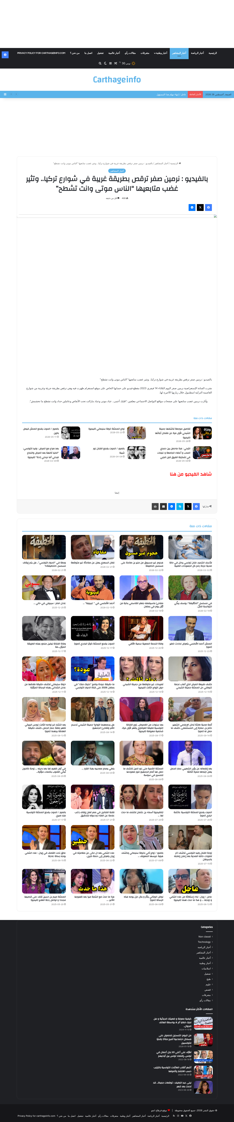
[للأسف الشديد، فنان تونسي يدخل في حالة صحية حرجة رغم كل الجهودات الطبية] (190, 547)
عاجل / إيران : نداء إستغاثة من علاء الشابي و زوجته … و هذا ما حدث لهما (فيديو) (190, 898)
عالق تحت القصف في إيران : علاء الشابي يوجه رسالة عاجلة (45, 854)
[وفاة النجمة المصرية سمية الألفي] (141, 628)
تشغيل (100, 53)
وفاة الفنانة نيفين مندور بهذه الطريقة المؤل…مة (46, 645)
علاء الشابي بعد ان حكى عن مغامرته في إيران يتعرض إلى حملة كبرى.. (93, 854)
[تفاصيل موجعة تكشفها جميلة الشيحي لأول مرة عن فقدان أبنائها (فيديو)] (202, 432)
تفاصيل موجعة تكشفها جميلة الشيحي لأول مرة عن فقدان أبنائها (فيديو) (172, 433)
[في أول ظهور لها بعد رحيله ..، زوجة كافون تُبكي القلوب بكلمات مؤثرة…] (44, 753)
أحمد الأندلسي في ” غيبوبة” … (98, 603)
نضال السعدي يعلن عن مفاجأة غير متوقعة (92, 562)
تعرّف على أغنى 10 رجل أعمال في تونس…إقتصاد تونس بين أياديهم (173, 1054)
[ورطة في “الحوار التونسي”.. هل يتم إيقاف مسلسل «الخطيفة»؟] (44, 547)
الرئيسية (213, 53)
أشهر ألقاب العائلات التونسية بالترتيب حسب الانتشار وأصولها (172, 1069)
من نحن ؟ (75, 53)
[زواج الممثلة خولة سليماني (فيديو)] (136, 432)
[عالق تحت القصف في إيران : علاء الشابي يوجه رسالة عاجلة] (44, 837)
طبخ (209, 979)
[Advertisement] (117, 24)
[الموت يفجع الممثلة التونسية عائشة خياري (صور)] (190, 797)
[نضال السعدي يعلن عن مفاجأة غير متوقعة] (93, 547)
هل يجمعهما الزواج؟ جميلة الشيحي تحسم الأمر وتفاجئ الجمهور (92, 726)
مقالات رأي (130, 53)
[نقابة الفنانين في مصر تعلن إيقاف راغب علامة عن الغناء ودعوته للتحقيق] (93, 797)
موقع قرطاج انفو (159, 1110)
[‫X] (200, 207)
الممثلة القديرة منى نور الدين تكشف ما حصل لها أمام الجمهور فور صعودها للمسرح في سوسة (143, 771)
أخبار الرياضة (197, 53)
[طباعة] (155, 506)
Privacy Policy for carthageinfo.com (41, 53)
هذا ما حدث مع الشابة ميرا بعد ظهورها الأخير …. (94, 898)
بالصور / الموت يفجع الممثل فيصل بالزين (41, 431)
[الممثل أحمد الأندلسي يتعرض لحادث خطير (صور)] (190, 628)
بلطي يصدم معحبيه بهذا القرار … (98, 768)
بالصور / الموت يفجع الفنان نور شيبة (109, 450)
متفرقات (145, 53)
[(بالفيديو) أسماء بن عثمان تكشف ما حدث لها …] (141, 797)
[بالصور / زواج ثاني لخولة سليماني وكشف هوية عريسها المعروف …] (141, 837)
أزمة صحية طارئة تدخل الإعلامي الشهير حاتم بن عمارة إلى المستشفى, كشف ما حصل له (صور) (191, 728)
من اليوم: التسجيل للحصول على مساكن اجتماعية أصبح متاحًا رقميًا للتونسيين (174, 1039)
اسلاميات (206, 968)
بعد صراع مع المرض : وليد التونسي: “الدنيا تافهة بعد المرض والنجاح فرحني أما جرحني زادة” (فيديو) (41, 453)
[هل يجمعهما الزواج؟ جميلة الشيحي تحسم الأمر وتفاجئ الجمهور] (93, 709)
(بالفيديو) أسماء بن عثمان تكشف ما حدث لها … (142, 814)
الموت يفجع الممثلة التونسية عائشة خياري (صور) (193, 814)
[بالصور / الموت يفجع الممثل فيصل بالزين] (70, 432)
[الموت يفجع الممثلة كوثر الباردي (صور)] (93, 628)
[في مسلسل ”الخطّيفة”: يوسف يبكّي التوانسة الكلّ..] (190, 587)
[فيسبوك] (208, 207)
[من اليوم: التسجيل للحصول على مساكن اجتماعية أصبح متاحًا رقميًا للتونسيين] (203, 1040)
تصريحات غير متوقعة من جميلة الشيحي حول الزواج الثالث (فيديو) (143, 686)
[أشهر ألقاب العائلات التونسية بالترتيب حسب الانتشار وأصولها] (203, 1072)
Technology (204, 942)
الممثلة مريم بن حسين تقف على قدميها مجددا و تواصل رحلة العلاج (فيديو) (45, 898)
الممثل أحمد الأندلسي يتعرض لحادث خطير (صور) (191, 645)
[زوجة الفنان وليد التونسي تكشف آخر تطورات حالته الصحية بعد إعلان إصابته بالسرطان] (190, 837)
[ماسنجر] (192, 207)
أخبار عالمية (114, 53)
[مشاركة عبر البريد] (163, 506)
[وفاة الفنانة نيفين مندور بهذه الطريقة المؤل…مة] (44, 628)
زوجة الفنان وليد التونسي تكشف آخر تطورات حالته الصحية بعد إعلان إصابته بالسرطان (193, 856)
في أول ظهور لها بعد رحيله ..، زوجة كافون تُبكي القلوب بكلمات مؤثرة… (44, 770)
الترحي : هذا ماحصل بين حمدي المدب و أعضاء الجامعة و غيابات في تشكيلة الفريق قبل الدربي (173, 453)
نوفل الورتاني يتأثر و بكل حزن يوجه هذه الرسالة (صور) (143, 898)
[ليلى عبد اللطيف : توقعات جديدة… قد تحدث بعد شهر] (203, 1087)
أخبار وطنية (161, 53)
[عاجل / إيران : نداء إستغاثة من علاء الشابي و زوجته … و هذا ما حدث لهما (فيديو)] (190, 881)
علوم (208, 984)
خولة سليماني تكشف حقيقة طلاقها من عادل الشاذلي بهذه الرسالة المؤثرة (45, 686)
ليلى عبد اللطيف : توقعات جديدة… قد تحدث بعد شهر (172, 1085)
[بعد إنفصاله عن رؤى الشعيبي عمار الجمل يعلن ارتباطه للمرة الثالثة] (190, 753)
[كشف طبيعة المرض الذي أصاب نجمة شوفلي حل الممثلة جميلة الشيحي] (190, 668)
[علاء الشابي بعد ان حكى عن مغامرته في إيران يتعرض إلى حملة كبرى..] (93, 837)
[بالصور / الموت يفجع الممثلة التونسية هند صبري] (44, 797)
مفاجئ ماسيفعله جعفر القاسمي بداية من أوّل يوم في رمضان (141, 605)
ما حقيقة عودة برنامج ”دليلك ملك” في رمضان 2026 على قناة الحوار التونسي (94, 686)
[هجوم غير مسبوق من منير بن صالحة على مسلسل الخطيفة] (141, 547)
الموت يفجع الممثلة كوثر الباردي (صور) (94, 644)
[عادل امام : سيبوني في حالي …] (44, 587)
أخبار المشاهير (179, 53)
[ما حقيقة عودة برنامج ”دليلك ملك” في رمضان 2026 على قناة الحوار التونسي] (93, 668)
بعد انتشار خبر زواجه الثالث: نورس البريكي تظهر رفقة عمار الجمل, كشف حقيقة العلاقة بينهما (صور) (45, 728)
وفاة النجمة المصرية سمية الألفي (145, 644)
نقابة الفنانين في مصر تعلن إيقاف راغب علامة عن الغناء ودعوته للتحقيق (94, 814)
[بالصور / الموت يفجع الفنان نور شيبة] (136, 452)
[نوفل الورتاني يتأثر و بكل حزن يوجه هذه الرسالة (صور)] (141, 881)
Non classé (205, 936)
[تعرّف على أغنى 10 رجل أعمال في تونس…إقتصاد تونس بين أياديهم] (203, 1056)
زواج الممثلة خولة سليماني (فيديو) (107, 429)
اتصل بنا (88, 53)
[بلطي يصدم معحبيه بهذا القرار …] (93, 753)
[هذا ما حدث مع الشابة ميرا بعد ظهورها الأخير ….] (93, 881)
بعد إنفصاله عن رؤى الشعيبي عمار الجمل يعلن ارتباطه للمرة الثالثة (191, 770)
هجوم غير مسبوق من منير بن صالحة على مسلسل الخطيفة (142, 564)
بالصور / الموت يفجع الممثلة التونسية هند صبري (46, 814)
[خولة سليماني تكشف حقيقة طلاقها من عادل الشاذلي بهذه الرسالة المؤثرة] (44, 668)
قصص (208, 989)
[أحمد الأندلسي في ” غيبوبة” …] (93, 587)
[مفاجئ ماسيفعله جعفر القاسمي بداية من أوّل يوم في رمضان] (141, 587)
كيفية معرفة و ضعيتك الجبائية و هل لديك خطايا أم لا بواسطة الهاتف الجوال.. (172, 1022)
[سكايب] (179, 506)
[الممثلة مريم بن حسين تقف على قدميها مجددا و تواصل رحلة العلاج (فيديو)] (44, 881)
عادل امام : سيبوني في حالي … (50, 603)
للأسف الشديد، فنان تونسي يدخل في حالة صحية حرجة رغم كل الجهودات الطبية (190, 564)
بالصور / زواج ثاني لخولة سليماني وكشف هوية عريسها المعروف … (142, 854)
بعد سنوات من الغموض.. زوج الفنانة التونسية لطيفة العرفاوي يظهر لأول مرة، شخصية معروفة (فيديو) (142, 728)
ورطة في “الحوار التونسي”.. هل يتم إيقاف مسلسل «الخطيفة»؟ (44, 564)
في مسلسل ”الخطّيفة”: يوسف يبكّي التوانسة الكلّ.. (193, 605)
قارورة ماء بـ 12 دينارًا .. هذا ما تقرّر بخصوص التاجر (162, 94)
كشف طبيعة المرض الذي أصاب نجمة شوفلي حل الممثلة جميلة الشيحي (193, 686)
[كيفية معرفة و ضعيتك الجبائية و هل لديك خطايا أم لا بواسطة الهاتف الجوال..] (203, 1023)
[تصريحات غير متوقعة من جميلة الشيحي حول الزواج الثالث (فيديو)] (141, 668)
